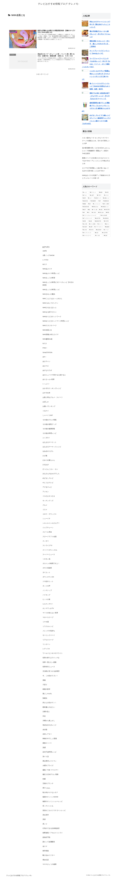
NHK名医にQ (47, 330)
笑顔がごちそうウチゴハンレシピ (54, 810)
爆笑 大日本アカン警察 (50, 774)
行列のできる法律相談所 (51, 828)
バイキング (46, 595)
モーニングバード (49, 635)
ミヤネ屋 (46, 622)
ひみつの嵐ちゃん (49, 460)
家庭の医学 (46, 689)
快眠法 (45, 698)
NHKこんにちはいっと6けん (52, 298)
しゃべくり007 (48, 415)
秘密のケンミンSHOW (50, 797)
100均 (45, 251)
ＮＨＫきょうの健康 (49, 864)
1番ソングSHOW (48, 255)
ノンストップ (47, 590)
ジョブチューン (48, 527)
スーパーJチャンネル (50, 550)
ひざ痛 (45, 456)
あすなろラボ (47, 370)
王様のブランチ (48, 783)
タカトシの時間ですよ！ (51, 563)
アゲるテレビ (47, 487)
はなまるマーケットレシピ (52, 447)
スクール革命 (47, 532)
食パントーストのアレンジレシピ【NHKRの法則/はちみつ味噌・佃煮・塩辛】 (100, 86)
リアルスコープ (48, 640)
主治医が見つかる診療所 (51, 671)
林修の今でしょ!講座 (50, 738)
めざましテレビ (48, 478)
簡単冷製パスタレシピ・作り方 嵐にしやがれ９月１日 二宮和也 (100, 43)
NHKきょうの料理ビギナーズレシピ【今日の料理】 (58, 283)
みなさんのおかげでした (51, 473)
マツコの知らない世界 (50, 613)
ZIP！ (45, 357)
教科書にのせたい (49, 707)
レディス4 (46, 649)
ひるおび (46, 464)
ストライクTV (47, 545)
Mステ (45, 264)
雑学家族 (46, 851)
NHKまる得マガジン (50, 312)
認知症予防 (46, 837)
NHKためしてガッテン (50, 303)
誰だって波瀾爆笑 (49, 842)
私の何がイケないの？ (50, 792)
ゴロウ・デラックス (49, 514)
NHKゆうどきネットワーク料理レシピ (56, 321)
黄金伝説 (46, 860)
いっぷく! (46, 384)
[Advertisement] (42, 22)
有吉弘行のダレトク (49, 725)
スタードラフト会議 (49, 536)
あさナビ (46, 366)
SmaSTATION (47, 352)
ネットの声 (46, 586)
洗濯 (44, 747)
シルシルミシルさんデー (51, 523)
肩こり (45, 824)
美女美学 (46, 815)
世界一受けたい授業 (49, 662)
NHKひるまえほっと (50, 307)
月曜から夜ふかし (49, 720)
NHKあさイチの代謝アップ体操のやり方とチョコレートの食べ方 (96, 176)
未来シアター (47, 734)
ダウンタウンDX (48, 577)
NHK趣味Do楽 (47, 339)
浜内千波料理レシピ (49, 752)
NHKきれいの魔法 (49, 294)
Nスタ (45, 343)
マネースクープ (48, 617)
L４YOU (45, 260)
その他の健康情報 (49, 429)
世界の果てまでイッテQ (51, 658)
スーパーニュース (49, 554)
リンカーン (46, 644)
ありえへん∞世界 (48, 379)
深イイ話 (46, 756)
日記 (44, 716)
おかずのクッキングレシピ (52, 388)
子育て (45, 685)
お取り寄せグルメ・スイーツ (53, 397)
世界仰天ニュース (49, 667)
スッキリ (46, 541)
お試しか (46, 402)
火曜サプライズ (48, 765)
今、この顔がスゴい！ (50, 676)
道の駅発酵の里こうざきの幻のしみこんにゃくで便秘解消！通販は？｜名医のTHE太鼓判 (96, 150)
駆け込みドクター (49, 855)
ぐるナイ (46, 411)
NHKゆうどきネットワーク (52, 316)
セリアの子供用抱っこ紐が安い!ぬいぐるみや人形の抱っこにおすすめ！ (95, 169)
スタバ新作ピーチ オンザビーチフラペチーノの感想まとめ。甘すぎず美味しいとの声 (96, 140)
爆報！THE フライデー (50, 770)
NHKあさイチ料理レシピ (51, 273)
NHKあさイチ (47, 269)
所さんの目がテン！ (49, 702)
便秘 (44, 680)
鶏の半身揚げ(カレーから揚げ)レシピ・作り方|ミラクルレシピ (100, 34)
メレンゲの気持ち (49, 631)
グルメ (45, 505)
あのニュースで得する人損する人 (54, 375)
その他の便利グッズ (49, 424)
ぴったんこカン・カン (50, 469)
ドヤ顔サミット (48, 581)
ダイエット (46, 572)
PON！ (45, 348)
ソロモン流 (46, 559)
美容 (44, 819)
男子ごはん (46, 788)
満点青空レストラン (49, 761)
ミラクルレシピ (48, 626)
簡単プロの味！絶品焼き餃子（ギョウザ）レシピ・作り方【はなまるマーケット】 (100, 96)
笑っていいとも (48, 806)
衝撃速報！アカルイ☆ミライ (53, 833)
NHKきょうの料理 (49, 278)
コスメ (45, 509)
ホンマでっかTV (48, 608)
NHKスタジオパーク (50, 325)
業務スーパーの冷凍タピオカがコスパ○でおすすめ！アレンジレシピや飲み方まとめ (96, 160)
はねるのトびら (48, 451)
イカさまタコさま (49, 496)
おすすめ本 (46, 393)
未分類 (45, 729)
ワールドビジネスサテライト (53, 653)
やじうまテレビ (48, 482)
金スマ (45, 846)
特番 (44, 779)
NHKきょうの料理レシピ (51, 289)
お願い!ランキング (49, 406)
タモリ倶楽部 (47, 568)
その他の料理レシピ (49, 433)
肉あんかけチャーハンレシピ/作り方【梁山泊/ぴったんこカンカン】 (100, 24)
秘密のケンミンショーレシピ (53, 801)
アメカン (46, 491)
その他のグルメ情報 (49, 420)
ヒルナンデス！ (48, 604)
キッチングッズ (48, 500)
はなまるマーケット (49, 442)
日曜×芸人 (46, 711)
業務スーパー (47, 743)
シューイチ (46, 518)
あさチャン (46, 361)
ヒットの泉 (46, 599)
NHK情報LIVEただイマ (50, 334)
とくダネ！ (46, 438)
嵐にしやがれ (47, 693)
